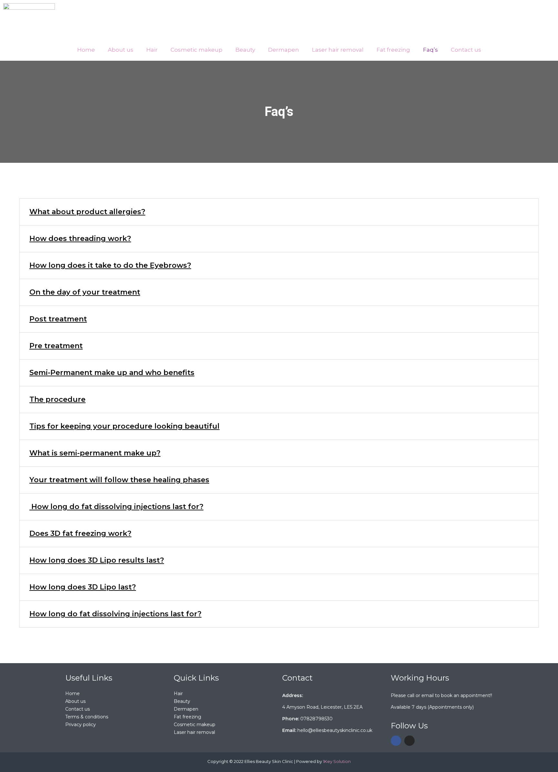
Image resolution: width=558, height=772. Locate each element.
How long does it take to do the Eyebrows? (110, 265)
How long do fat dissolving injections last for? (116, 506)
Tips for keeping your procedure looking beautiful (124, 426)
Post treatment (58, 319)
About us (120, 50)
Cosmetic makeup (196, 50)
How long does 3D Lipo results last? (96, 560)
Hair (152, 50)
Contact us (466, 50)
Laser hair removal (338, 50)
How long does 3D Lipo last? (82, 587)
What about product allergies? (87, 211)
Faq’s (430, 50)
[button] (196, 49)
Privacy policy (80, 724)
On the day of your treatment (84, 292)
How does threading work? (80, 238)
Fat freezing (393, 50)
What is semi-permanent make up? (94, 453)
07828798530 (316, 719)
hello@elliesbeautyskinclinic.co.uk (334, 730)
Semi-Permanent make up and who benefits (111, 372)
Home (86, 50)
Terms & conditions (86, 717)
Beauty (245, 50)
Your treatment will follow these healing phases (119, 479)
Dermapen (283, 50)
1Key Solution (337, 761)
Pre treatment (56, 345)
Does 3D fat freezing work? (80, 533)
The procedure (57, 399)
